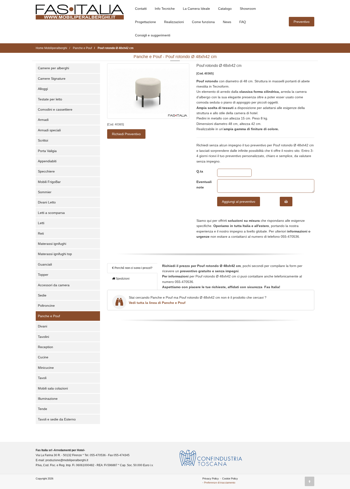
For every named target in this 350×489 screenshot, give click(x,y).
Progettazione (145, 22)
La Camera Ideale (196, 8)
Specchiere (46, 171)
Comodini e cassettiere (55, 109)
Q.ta (199, 171)
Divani (42, 326)
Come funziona (203, 22)
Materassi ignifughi (52, 244)
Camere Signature (51, 78)
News (227, 22)
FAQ (242, 22)
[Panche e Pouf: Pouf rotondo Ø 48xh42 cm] (148, 91)
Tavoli (42, 378)
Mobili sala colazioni (53, 388)
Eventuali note (203, 184)
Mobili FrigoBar (49, 182)
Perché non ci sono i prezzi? (133, 268)
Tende (42, 409)
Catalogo (225, 8)
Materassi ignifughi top (55, 254)
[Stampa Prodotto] (286, 201)
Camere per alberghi (53, 68)
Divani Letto (47, 202)
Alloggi (43, 89)
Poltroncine (46, 305)
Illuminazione (48, 398)
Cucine (43, 357)
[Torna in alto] (309, 481)
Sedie (42, 295)
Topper (43, 275)
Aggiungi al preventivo (238, 201)
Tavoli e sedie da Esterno (57, 419)
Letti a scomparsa (51, 213)
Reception (45, 347)
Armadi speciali (49, 130)
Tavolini (43, 337)
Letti (41, 223)
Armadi (43, 120)
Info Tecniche (165, 8)
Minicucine (46, 368)
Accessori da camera (54, 285)
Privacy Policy (210, 478)
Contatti (141, 8)
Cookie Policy (230, 478)
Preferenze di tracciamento (219, 482)
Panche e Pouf (49, 316)
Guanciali (45, 264)
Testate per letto (50, 99)
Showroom (248, 8)
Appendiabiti (47, 161)
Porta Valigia (47, 151)
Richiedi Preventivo (126, 134)
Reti (41, 233)
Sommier (44, 192)
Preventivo (302, 22)
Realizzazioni (174, 22)
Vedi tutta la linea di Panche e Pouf (157, 303)
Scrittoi (43, 140)
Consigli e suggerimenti (152, 35)
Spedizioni (122, 278)
